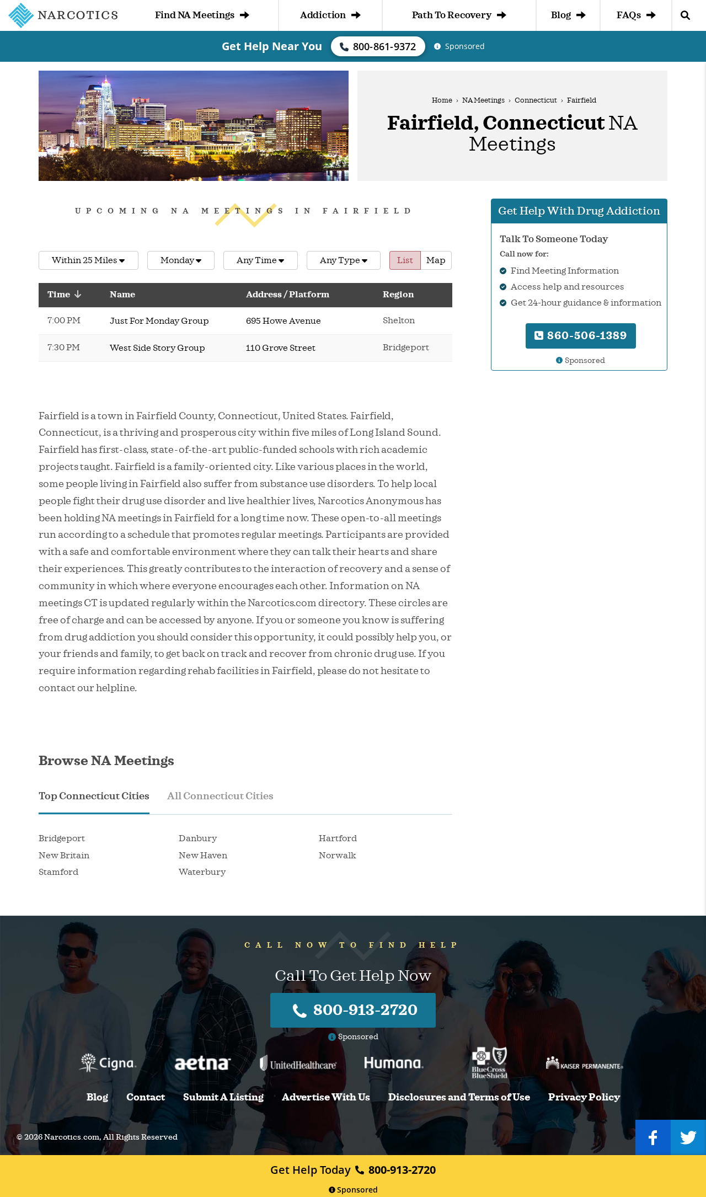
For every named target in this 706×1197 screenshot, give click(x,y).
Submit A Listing (223, 1097)
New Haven (203, 855)
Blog (560, 15)
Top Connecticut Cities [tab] (94, 796)
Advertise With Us (326, 1097)
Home (442, 100)
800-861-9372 (384, 46)
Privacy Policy (584, 1097)
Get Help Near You (272, 46)
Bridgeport (62, 838)
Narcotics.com (71, 1137)
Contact (145, 1097)
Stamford (58, 872)
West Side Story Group (157, 348)
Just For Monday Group (159, 321)
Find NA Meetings (194, 15)
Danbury (198, 838)
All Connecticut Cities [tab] (220, 796)
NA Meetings (483, 100)
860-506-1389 (585, 336)
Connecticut (536, 100)
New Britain (64, 855)
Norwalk (337, 855)
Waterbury (202, 872)
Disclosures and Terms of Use (459, 1097)
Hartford (338, 838)
